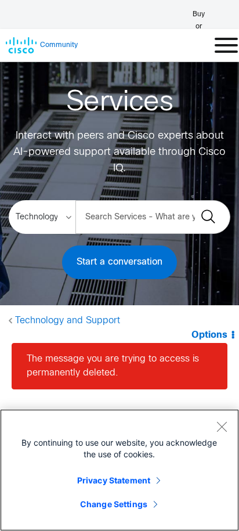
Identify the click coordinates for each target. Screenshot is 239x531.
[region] (119, 470)
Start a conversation (119, 262)
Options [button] (209, 335)
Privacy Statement (113, 480)
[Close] (221, 426)
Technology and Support (67, 320)
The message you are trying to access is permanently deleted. (113, 366)
